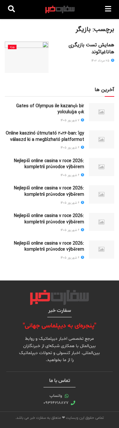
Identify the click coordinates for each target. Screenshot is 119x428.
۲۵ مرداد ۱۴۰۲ (100, 60)
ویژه (12, 47)
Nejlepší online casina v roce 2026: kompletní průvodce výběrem (49, 164)
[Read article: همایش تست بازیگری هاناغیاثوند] (27, 57)
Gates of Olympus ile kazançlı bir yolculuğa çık (50, 109)
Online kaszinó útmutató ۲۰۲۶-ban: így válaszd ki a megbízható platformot (45, 136)
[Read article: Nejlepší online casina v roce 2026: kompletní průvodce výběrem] (101, 167)
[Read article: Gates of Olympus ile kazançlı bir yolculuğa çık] (101, 112)
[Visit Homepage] (60, 9)
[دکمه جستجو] (11, 9)
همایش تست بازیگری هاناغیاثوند (91, 48)
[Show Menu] (108, 9)
